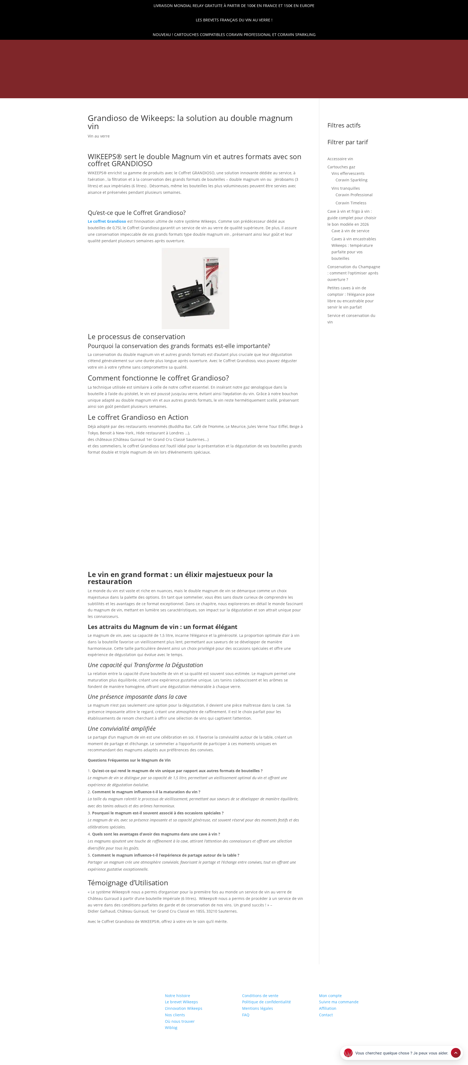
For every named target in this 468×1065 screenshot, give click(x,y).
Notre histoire (177, 995)
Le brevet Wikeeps (181, 1001)
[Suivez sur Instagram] (72, 47)
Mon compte (330, 995)
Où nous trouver (180, 1021)
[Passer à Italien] (351, 91)
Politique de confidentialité (266, 1001)
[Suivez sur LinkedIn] (53, 47)
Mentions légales (257, 1008)
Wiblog (171, 1027)
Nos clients (175, 1014)
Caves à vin (246, 90)
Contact (326, 1014)
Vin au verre (99, 136)
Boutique (117, 90)
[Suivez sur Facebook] (63, 47)
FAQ (245, 1014)
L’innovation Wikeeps (183, 1008)
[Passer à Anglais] (325, 91)
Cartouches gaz (205, 90)
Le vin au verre (286, 90)
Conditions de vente (260, 995)
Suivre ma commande (339, 1001)
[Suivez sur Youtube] (81, 47)
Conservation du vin (157, 90)
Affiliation (327, 1008)
